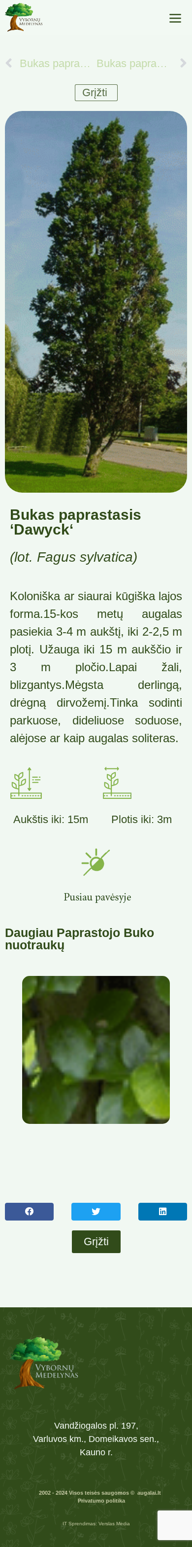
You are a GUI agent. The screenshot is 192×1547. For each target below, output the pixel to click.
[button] (29, 1212)
